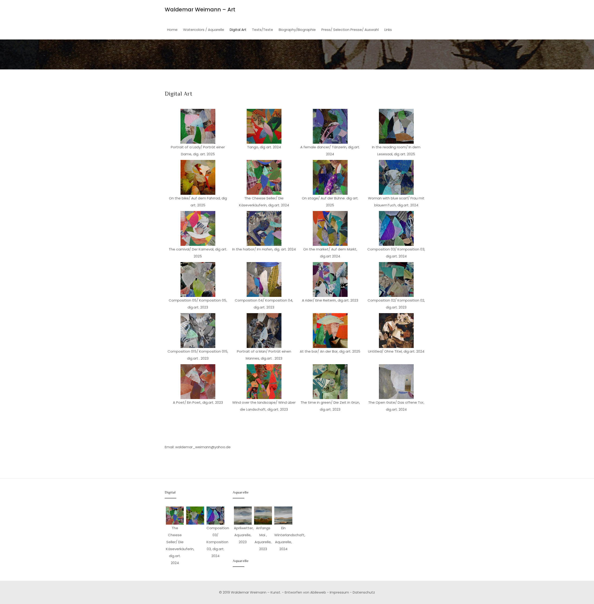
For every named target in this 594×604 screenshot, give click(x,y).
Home (172, 29)
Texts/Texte (262, 29)
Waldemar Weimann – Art (200, 9)
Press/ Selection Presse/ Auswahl (350, 29)
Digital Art (238, 29)
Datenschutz (364, 592)
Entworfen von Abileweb (305, 592)
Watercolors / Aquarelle (203, 29)
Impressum (339, 592)
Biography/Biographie (297, 29)
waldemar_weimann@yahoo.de (203, 447)
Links (388, 29)
